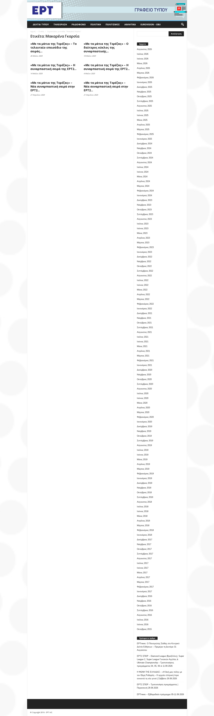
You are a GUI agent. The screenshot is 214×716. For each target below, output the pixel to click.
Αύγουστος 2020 (144, 389)
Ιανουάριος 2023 (144, 252)
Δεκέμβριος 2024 (144, 143)
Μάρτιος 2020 (143, 412)
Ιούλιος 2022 (142, 280)
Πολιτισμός (113, 24)
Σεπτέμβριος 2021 (145, 327)
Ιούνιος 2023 (142, 228)
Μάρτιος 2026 (143, 73)
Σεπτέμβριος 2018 (145, 497)
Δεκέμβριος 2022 (144, 257)
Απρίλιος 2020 (143, 407)
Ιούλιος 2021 (142, 337)
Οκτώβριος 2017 (144, 549)
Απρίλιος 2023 (143, 238)
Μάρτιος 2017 (143, 582)
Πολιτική (95, 24)
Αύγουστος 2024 (144, 162)
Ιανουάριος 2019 (144, 478)
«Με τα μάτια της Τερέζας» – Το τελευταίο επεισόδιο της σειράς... (53, 47)
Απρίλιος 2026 (143, 68)
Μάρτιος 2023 (143, 242)
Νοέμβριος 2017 (144, 544)
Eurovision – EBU (151, 24)
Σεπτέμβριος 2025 (145, 101)
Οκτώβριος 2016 (144, 605)
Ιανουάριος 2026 (144, 82)
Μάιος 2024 (142, 176)
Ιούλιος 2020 (142, 393)
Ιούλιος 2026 (142, 54)
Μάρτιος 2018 (143, 525)
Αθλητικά (130, 24)
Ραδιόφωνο (79, 24)
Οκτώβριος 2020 (144, 379)
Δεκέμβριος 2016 (144, 596)
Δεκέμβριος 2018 (144, 483)
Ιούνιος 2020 (142, 398)
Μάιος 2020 (142, 403)
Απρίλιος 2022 (143, 294)
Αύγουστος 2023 (144, 219)
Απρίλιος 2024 (143, 181)
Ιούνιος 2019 (142, 455)
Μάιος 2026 (142, 63)
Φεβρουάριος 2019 (145, 473)
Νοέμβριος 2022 (144, 261)
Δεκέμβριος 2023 (144, 200)
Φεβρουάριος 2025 (145, 134)
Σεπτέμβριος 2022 (145, 271)
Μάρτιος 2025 (143, 129)
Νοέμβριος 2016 (144, 601)
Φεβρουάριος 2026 (145, 77)
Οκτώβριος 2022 (144, 266)
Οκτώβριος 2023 (144, 209)
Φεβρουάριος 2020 (145, 417)
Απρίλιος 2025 (143, 125)
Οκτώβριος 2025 (144, 96)
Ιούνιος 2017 (142, 568)
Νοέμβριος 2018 (144, 488)
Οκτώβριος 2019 (144, 436)
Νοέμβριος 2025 (144, 92)
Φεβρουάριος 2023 (145, 247)
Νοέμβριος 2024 (144, 148)
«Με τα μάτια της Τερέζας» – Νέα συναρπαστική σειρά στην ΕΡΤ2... (52, 86)
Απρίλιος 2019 (143, 464)
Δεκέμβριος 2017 (144, 539)
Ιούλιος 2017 (142, 563)
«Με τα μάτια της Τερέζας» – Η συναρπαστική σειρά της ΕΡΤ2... (53, 67)
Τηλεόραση (60, 24)
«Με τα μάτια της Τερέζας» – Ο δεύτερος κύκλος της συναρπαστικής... (106, 47)
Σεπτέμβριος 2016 (145, 610)
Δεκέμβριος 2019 (144, 426)
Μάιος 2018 (142, 516)
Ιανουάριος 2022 (144, 308)
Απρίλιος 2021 (143, 351)
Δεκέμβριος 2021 (144, 313)
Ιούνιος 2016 (142, 624)
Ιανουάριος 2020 (144, 422)
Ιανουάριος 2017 (144, 591)
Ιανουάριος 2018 (144, 535)
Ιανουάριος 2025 (144, 139)
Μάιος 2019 (142, 459)
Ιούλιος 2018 (142, 506)
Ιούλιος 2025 (142, 110)
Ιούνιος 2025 (142, 115)
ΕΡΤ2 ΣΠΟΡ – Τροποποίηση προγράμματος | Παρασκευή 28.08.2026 (157, 686)
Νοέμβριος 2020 (144, 374)
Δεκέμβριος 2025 (144, 87)
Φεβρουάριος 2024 (145, 191)
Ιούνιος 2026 (142, 59)
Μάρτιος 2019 (143, 469)
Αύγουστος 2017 (144, 558)
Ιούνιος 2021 (142, 341)
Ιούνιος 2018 (142, 511)
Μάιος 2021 (142, 346)
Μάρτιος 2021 (143, 356)
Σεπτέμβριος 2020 (145, 384)
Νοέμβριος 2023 (144, 205)
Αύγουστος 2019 (144, 445)
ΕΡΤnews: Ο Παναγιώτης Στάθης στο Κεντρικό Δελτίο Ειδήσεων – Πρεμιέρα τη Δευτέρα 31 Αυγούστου (158, 646)
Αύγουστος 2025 (144, 106)
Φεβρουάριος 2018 (145, 530)
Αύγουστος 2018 (144, 502)
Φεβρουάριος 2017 (145, 587)
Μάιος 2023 (142, 233)
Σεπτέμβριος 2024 (145, 158)
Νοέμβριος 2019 (144, 431)
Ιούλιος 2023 (142, 224)
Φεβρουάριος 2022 (145, 304)
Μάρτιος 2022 (143, 299)
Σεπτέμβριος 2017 (145, 554)
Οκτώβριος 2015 (144, 629)
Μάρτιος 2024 (143, 186)
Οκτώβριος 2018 (144, 492)
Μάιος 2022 (142, 290)
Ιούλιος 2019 (142, 450)
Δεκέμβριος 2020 (144, 370)
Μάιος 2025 (142, 120)
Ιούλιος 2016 (142, 620)
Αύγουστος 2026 (144, 49)
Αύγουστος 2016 (144, 615)
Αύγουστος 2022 (144, 275)
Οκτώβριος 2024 (144, 153)
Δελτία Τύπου (41, 24)
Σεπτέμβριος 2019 (145, 440)
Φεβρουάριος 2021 (145, 360)
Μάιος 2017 (142, 572)
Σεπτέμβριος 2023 (145, 214)
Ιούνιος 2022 (142, 285)
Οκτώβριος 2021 (144, 323)
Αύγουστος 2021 (144, 332)
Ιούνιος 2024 (142, 172)
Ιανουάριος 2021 (144, 365)
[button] (182, 24)
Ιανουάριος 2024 (144, 195)
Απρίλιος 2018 (143, 521)
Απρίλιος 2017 (143, 577)
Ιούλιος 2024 (142, 167)
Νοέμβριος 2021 (144, 318)
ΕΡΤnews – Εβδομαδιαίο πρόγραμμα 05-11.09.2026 (160, 694)
